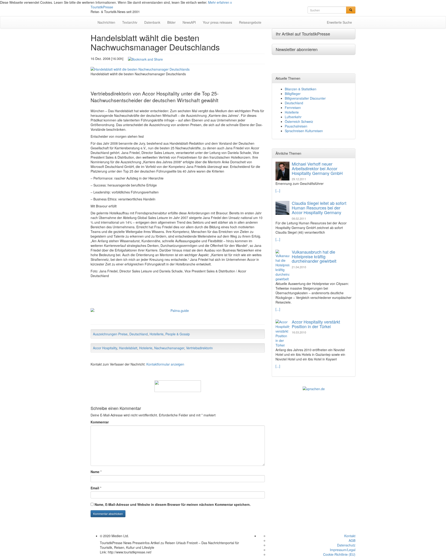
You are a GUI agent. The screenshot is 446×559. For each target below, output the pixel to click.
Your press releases (217, 22)
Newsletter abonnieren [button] (297, 49)
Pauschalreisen (296, 126)
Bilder (171, 22)
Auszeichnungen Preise (110, 334)
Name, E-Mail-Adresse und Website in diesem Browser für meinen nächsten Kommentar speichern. (173, 504)
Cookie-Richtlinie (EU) (339, 554)
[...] (277, 190)
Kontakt (349, 535)
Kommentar (100, 422)
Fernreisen (293, 107)
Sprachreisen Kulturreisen (304, 130)
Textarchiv (129, 22)
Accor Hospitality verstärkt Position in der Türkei (316, 324)
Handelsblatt (128, 348)
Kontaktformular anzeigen (165, 364)
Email (95, 488)
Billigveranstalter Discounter (305, 98)
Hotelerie (145, 348)
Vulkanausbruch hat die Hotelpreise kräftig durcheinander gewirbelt (314, 256)
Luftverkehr (293, 116)
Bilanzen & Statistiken (300, 89)
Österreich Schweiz (299, 121)
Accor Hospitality (105, 348)
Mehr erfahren (218, 2)
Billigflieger (293, 93)
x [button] (231, 2)
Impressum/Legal (342, 549)
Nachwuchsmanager (169, 348)
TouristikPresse (102, 7)
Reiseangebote (250, 22)
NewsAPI (189, 22)
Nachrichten (106, 22)
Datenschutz (346, 545)
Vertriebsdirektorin (199, 348)
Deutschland (138, 334)
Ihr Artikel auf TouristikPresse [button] (303, 34)
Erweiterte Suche (339, 22)
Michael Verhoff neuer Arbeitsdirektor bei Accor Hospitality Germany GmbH (317, 168)
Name (95, 471)
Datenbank (152, 22)
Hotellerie (157, 334)
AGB (352, 540)
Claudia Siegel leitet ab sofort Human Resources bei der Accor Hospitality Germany (319, 207)
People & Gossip (177, 334)
